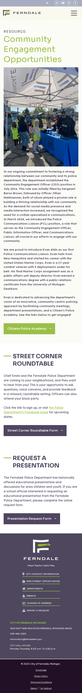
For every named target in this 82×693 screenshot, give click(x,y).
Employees (41, 670)
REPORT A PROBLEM (38, 610)
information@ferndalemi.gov (26, 639)
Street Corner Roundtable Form (32, 430)
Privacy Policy (41, 676)
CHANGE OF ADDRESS (39, 603)
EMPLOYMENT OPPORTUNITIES (43, 581)
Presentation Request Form (29, 518)
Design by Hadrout (41, 688)
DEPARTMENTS (35, 588)
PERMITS (31, 596)
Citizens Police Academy (26, 328)
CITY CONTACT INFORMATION (42, 574)
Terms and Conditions (41, 682)
